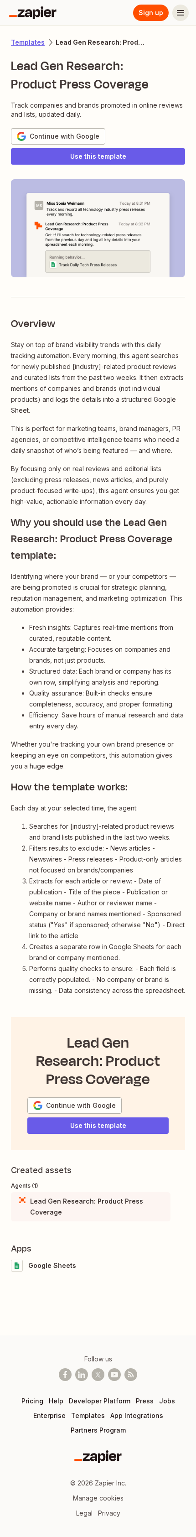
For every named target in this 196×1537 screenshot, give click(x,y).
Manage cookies (98, 1498)
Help (56, 1401)
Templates (28, 42)
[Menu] (180, 13)
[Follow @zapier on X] (98, 1374)
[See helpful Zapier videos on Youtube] (114, 1374)
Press (145, 1401)
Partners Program (98, 1430)
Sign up (151, 12)
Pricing (32, 1401)
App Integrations (136, 1415)
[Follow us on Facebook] (65, 1374)
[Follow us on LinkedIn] (81, 1374)
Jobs (167, 1401)
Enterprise (49, 1415)
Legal (84, 1513)
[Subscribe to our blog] (130, 1374)
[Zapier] (33, 12)
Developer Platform (99, 1401)
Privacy (109, 1513)
